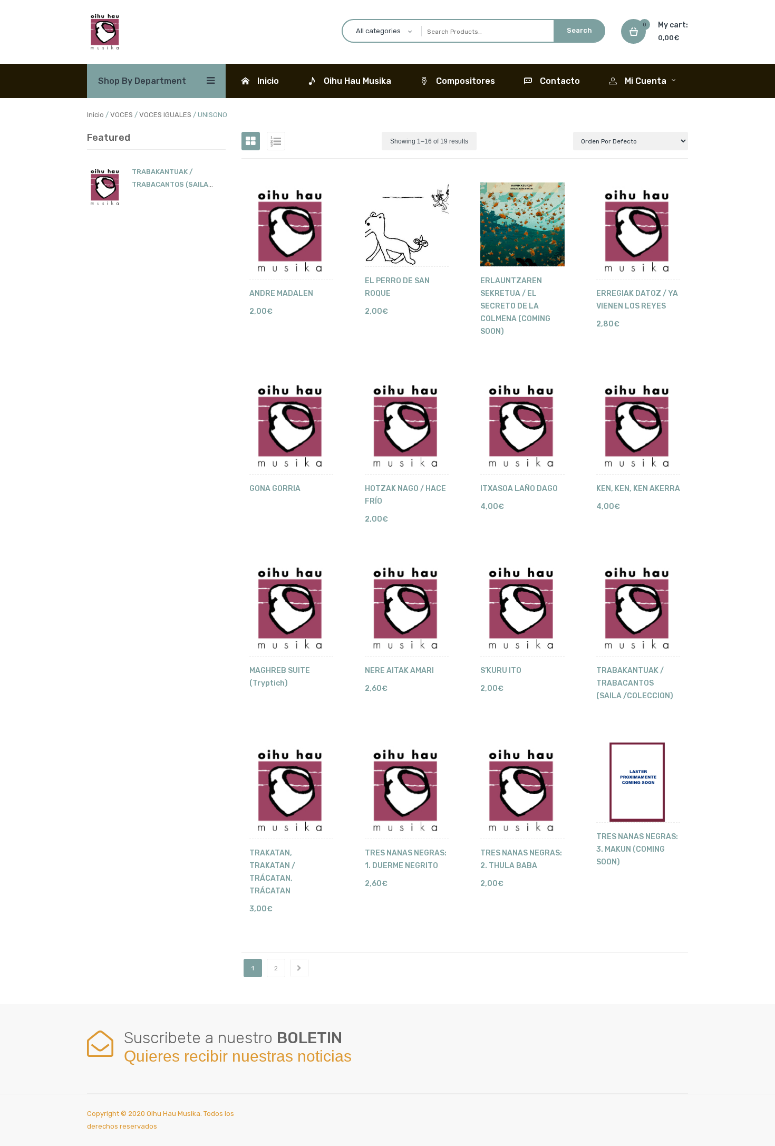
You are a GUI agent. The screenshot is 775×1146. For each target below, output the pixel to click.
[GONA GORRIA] (291, 426)
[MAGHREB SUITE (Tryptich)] (291, 608)
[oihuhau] (105, 31)
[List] (276, 141)
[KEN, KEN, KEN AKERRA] (638, 426)
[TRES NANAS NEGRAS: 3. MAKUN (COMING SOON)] (638, 782)
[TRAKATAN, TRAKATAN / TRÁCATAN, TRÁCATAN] (291, 790)
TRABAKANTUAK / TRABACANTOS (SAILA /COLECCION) (170, 184)
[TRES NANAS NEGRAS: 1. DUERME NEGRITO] (407, 790)
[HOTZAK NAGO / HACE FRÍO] (407, 426)
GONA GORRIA (275, 488)
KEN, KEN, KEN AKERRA (638, 488)
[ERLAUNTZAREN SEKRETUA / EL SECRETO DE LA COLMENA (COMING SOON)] (522, 224)
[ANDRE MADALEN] (291, 230)
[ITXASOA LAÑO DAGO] (522, 426)
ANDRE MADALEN (281, 293)
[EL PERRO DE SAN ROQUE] (407, 224)
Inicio (95, 115)
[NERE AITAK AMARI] (407, 608)
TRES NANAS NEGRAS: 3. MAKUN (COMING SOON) (637, 849)
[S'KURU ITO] (522, 608)
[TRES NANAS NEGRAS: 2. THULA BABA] (522, 790)
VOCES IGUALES (165, 115)
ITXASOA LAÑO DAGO (519, 488)
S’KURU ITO (500, 670)
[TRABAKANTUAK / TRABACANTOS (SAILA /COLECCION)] (638, 608)
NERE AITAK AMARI (399, 670)
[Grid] (250, 141)
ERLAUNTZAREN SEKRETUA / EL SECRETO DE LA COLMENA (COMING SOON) (515, 306)
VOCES (121, 115)
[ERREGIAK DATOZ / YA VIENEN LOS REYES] (638, 230)
